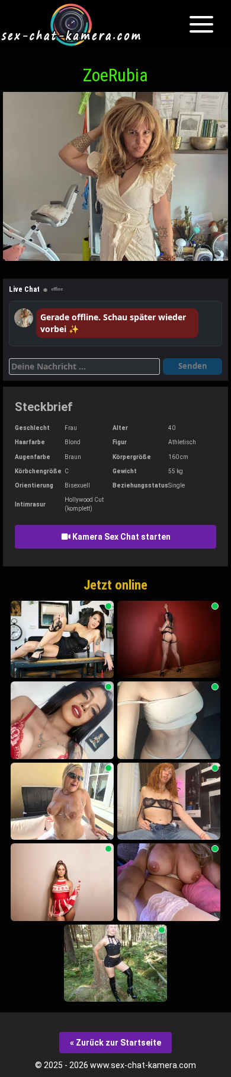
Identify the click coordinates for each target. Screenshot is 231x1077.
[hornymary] (168, 882)
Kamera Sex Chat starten (120, 536)
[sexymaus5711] (62, 801)
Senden (192, 366)
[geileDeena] (62, 639)
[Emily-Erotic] (62, 882)
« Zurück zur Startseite (115, 1042)
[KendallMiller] (168, 639)
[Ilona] (168, 720)
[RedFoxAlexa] (168, 801)
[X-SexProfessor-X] (62, 720)
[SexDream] (115, 963)
